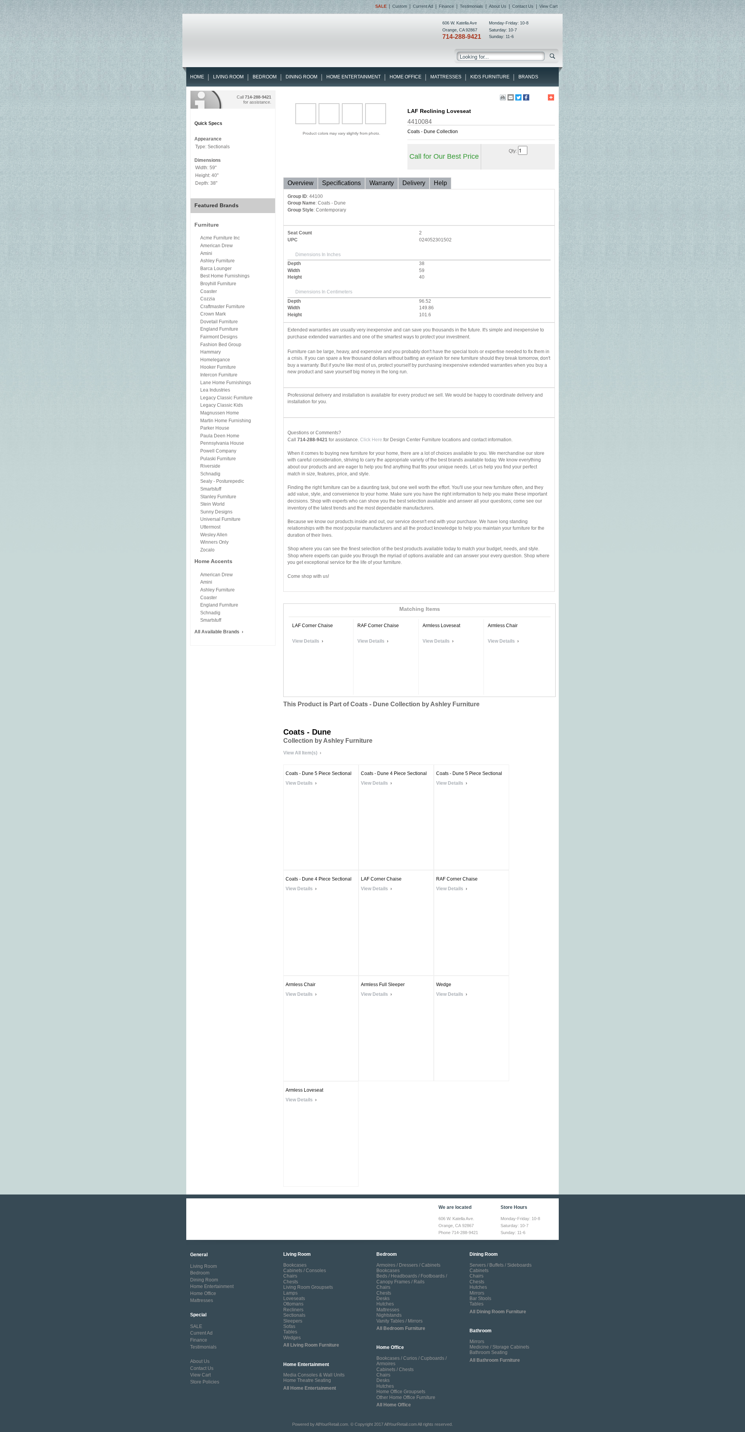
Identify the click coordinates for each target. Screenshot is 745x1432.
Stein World (212, 504)
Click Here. (371, 439)
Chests (290, 1282)
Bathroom (481, 1330)
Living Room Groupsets (308, 1287)
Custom (399, 6)
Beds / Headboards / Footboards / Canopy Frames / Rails (411, 1278)
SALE (196, 1326)
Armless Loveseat (441, 625)
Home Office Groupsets (400, 1391)
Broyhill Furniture (218, 283)
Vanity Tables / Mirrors (399, 1321)
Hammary (210, 352)
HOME (197, 77)
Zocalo (207, 550)
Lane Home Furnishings (225, 382)
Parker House (214, 428)
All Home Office (393, 1405)
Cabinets (479, 1270)
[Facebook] (526, 97)
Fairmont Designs (218, 337)
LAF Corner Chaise (312, 625)
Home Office (405, 77)
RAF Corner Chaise (378, 625)
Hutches (385, 1304)
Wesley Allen (213, 534)
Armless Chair (503, 625)
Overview (301, 183)
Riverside (210, 466)
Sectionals (294, 1315)
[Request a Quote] (518, 162)
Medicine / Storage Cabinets (499, 1347)
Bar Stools (480, 1298)
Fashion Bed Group (220, 344)
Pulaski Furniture (218, 458)
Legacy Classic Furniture (226, 397)
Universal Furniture (220, 519)
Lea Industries (215, 390)
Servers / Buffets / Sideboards (501, 1265)
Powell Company (218, 451)
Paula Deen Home (219, 436)
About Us (497, 6)
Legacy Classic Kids (221, 405)
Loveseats (294, 1298)
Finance (446, 6)
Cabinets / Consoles (304, 1270)
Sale (380, 6)
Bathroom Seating (489, 1352)
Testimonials (471, 6)
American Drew (216, 245)
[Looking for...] (553, 58)
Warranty (381, 183)
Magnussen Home (219, 413)
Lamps (290, 1293)
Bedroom (265, 77)
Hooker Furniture (218, 367)
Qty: (513, 151)
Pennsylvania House (222, 443)
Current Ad (423, 6)
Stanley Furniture (218, 496)
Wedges (292, 1337)
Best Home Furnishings (224, 276)
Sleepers (292, 1321)
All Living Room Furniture (311, 1345)
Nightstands (389, 1315)
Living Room (228, 77)
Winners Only (214, 542)
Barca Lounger (216, 268)
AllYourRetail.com (331, 1424)
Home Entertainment (353, 77)
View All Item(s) (300, 753)
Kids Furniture (489, 77)
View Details (305, 641)
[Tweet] (518, 97)
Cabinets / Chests (395, 1369)
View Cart (548, 6)
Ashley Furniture (217, 261)
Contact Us (523, 6)
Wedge (443, 984)
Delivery (413, 183)
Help (440, 183)
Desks (383, 1298)
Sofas (289, 1326)
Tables (290, 1332)
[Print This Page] (503, 97)
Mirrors (477, 1293)
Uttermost (210, 527)
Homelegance (215, 359)
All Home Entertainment (309, 1388)
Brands (528, 77)
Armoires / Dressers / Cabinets (408, 1265)
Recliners (293, 1309)
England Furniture (219, 329)
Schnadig (210, 474)
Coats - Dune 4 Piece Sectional (394, 773)
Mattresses (445, 77)
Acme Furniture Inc (220, 238)
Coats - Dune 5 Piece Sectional (319, 773)
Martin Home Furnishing (225, 420)
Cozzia (207, 299)
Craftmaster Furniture (222, 306)
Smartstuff (210, 489)
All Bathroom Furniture (495, 1360)
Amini (206, 253)
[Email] (511, 97)
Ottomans (293, 1304)
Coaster (208, 291)
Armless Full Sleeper (383, 984)
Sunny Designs (216, 512)
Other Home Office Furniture (405, 1397)
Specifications (341, 183)
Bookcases (295, 1265)
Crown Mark (213, 314)
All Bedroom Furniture (400, 1328)
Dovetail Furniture (219, 321)
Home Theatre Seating (307, 1380)
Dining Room (301, 77)
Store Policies (204, 1382)
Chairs (290, 1276)
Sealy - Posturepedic (222, 481)
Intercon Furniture (218, 375)
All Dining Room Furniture (498, 1311)
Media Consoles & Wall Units (314, 1375)
